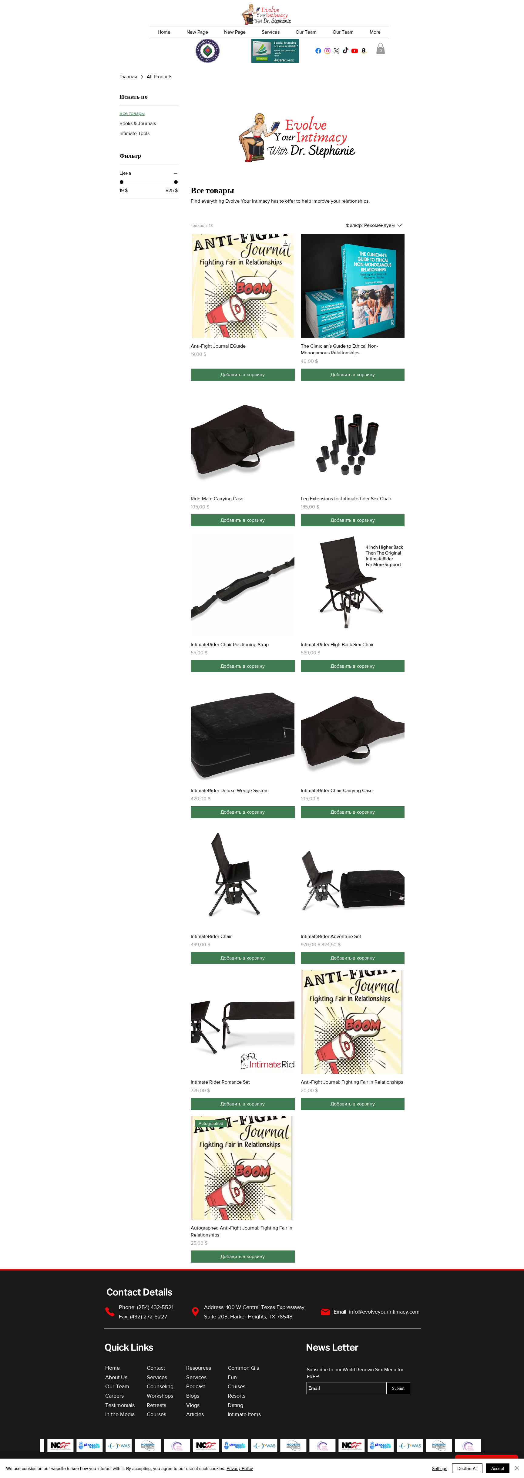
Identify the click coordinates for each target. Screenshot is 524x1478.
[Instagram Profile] (327, 51)
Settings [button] (439, 1468)
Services (157, 1377)
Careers (114, 1396)
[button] (380, 48)
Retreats (156, 1405)
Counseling (160, 1386)
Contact (156, 1368)
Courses (156, 1414)
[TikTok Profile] (345, 51)
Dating (235, 1405)
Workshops (160, 1396)
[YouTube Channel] (354, 51)
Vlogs (193, 1405)
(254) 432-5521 (156, 1307)
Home (112, 1368)
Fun (232, 1377)
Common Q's (243, 1368)
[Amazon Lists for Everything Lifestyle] (364, 51)
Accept (497, 1468)
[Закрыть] (516, 1468)
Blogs (192, 1396)
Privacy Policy (240, 1468)
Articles (195, 1414)
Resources (198, 1368)
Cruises (236, 1386)
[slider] (121, 182)
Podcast (195, 1386)
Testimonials (120, 1405)
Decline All (467, 1468)
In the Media (120, 1414)
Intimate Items (244, 1414)
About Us (116, 1377)
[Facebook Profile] (318, 51)
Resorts (236, 1396)
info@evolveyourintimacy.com (384, 1312)
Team (122, 1386)
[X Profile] (336, 51)
